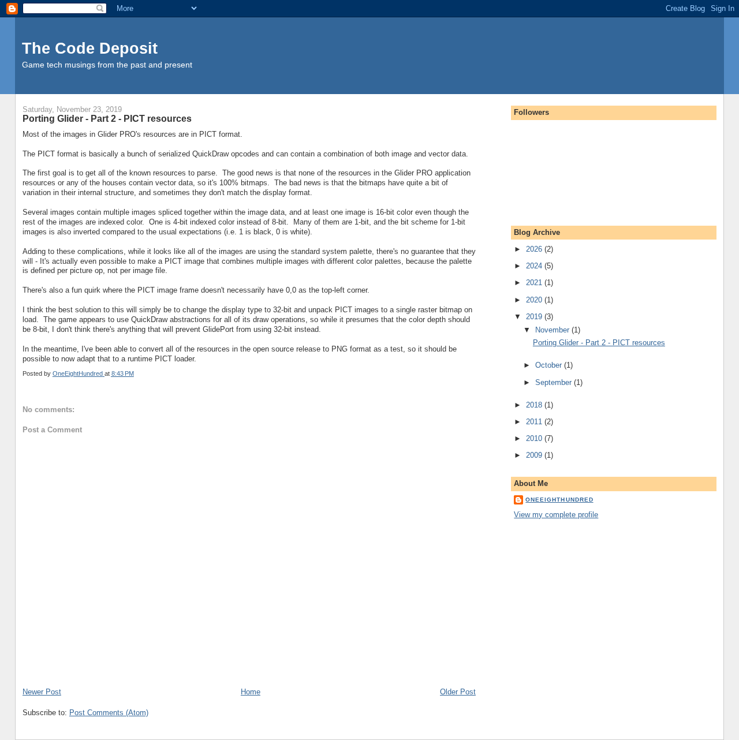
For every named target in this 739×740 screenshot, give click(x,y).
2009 (535, 455)
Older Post (458, 691)
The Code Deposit (90, 48)
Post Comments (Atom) (108, 712)
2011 (535, 421)
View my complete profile (556, 514)
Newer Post (42, 691)
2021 (535, 282)
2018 (535, 405)
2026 (535, 249)
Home (250, 691)
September (554, 382)
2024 (535, 265)
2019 (535, 316)
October (549, 365)
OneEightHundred (559, 499)
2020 (535, 300)
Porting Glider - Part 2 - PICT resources (599, 342)
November (553, 330)
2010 (535, 438)
